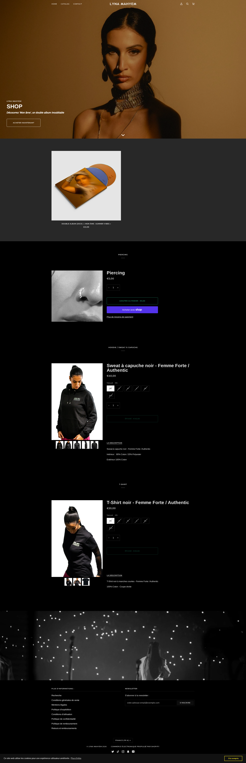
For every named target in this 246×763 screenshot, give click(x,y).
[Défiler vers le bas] (123, 135)
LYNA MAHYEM (95, 746)
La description (114, 443)
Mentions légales (59, 705)
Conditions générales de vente (65, 700)
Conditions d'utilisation (62, 714)
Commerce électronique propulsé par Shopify (135, 746)
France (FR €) (122, 740)
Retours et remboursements (64, 728)
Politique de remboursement (64, 724)
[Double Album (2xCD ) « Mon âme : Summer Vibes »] (86, 185)
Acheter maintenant (23, 123)
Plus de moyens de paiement (120, 317)
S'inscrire (185, 703)
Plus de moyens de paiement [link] (120, 435)
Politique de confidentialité (64, 719)
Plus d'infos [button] (76, 758)
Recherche (56, 695)
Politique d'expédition (61, 709)
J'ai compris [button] (233, 758)
